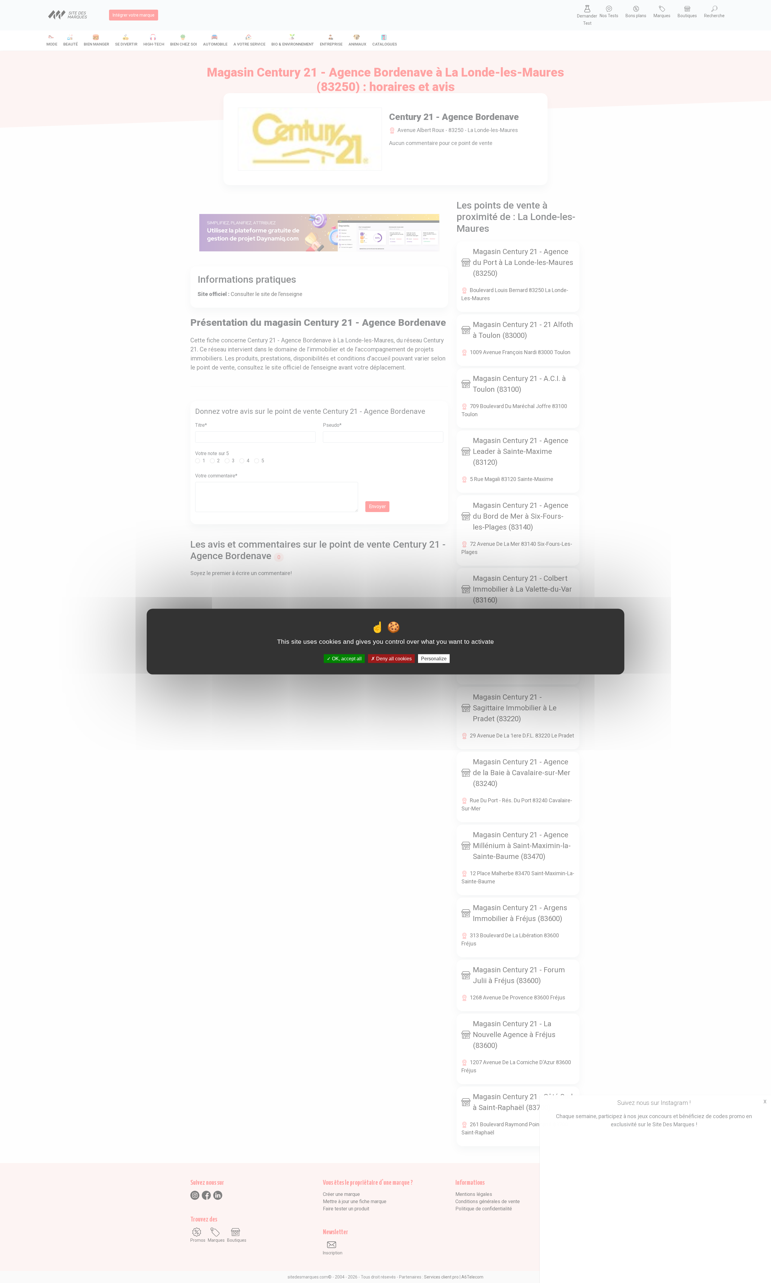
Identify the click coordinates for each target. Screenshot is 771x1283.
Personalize (434, 658)
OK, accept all (346, 658)
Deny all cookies (393, 658)
